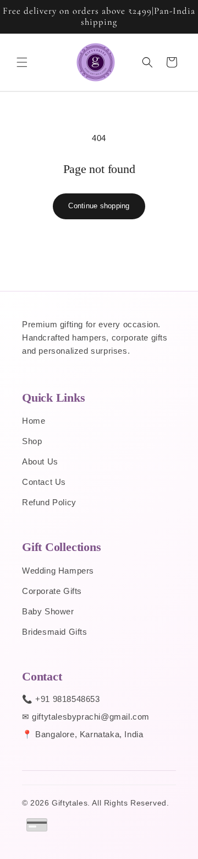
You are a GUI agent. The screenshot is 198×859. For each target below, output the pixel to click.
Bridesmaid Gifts (54, 631)
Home (33, 420)
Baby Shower (48, 611)
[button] (22, 62)
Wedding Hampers (58, 570)
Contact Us (44, 482)
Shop (32, 441)
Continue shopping (98, 206)
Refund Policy (49, 502)
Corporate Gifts (52, 591)
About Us (40, 461)
